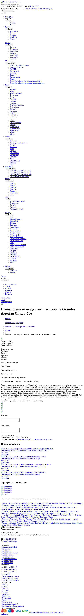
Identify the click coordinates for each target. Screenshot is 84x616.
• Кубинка (74, 511)
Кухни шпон (6, 551)
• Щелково (45, 523)
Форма (7, 43)
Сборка (8, 292)
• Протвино (42, 517)
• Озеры (71, 515)
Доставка (8, 290)
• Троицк (33, 521)
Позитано (13, 253)
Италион (13, 35)
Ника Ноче (14, 249)
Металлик (13, 111)
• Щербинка (54, 523)
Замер (7, 286)
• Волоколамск (47, 503)
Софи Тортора (15, 256)
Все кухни (9, 17)
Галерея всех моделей (10, 604)
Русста (12, 39)
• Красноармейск (25, 511)
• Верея (31, 503)
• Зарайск (52, 507)
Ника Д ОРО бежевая (18, 245)
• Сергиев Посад (43, 519)
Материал (9, 61)
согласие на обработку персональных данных (35, 439)
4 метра (12, 185)
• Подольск (34, 517)
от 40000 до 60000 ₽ (9, 572)
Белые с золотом (16, 93)
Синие (12, 121)
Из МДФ (13, 69)
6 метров (13, 189)
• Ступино (11, 521)
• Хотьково (12, 523)
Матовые (13, 73)
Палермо (13, 251)
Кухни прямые (7, 557)
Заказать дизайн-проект (11, 580)
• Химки (4, 523)
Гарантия (8, 294)
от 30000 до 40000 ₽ (9, 569)
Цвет (7, 85)
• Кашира (19, 509)
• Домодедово (46, 505)
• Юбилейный (17, 525)
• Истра (13, 509)
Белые (12, 91)
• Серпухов (53, 519)
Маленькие (14, 193)
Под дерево (14, 113)
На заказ (13, 207)
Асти (11, 217)
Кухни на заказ (7, 563)
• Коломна (42, 509)
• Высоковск (69, 503)
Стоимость (9, 166)
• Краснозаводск (49, 511)
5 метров (13, 187)
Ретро (12, 159)
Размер (7, 179)
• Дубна (10, 507)
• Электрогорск (65, 523)
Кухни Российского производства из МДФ (26, 81)
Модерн (13, 151)
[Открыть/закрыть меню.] (14, 11)
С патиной (14, 115)
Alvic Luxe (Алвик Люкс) (19, 65)
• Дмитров (24, 505)
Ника (12, 243)
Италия (12, 23)
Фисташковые (15, 129)
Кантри (12, 145)
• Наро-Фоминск (35, 515)
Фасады (8, 213)
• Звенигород (61, 507)
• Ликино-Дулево (15, 513)
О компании (6, 598)
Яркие (12, 135)
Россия (12, 25)
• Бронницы (23, 503)
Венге (12, 97)
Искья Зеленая (15, 231)
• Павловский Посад (13, 517)
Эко (11, 164)
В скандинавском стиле (18, 143)
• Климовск (28, 509)
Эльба (12, 262)
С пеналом (14, 57)
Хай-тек (13, 163)
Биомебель (14, 31)
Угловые (13, 59)
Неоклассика (14, 153)
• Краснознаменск (63, 511)
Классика (13, 147)
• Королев (4, 511)
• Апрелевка (5, 503)
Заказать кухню (7, 11)
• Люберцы (69, 513)
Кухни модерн (7, 561)
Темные (12, 125)
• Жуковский (43, 507)
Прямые (13, 53)
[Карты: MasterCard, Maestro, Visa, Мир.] (15, 612)
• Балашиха (14, 503)
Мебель (8, 266)
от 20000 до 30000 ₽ (9, 567)
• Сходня (19, 521)
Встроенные (14, 203)
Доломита (13, 229)
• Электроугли (6, 525)
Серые (12, 119)
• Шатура (37, 523)
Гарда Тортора (15, 227)
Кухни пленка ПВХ (9, 547)
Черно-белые (14, 131)
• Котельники (14, 511)
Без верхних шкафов (17, 201)
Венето (12, 33)
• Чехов (31, 523)
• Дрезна (4, 507)
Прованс (13, 157)
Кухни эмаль (6, 549)
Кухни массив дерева (10, 553)
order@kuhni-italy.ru (45, 9)
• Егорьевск (18, 507)
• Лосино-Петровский (37, 513)
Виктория (13, 225)
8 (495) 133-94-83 (10, 539)
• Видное (38, 503)
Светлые (13, 117)
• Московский (14, 515)
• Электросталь (76, 523)
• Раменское (13, 519)
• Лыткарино (59, 513)
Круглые (13, 47)
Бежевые (13, 89)
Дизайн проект (10, 284)
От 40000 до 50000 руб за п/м (20, 171)
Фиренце (13, 260)
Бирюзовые (14, 95)
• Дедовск (4, 505)
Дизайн (5, 584)
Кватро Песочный (16, 237)
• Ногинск (45, 515)
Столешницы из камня (10, 576)
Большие (13, 191)
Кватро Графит (15, 235)
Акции (4, 600)
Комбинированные (17, 105)
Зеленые (13, 103)
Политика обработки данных (13, 606)
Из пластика (14, 71)
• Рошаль (28, 519)
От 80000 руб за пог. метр (19, 177)
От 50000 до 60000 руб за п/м (20, 173)
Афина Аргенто (15, 219)
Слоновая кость (15, 123)
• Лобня (25, 513)
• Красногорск (37, 511)
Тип (6, 197)
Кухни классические (9, 559)
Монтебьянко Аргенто (18, 239)
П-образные (14, 49)
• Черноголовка (22, 523)
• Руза (34, 519)
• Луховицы (50, 513)
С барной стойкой (16, 209)
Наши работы (7, 602)
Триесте (13, 258)
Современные (15, 161)
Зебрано (13, 101)
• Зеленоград (71, 507)
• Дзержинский (14, 505)
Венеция (13, 223)
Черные (12, 133)
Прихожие (13, 270)
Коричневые (14, 107)
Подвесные (14, 51)
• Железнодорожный (30, 507)
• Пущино (4, 519)
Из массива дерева (16, 67)
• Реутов (21, 519)
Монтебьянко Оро (16, 241)
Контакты (5, 596)
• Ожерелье (63, 515)
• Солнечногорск (64, 519)
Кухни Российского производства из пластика (27, 83)
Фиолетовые (14, 127)
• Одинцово (54, 515)
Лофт (12, 149)
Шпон (12, 75)
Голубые (13, 99)
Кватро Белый (15, 233)
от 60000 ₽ (6, 574)
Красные (13, 109)
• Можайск (5, 515)
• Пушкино (52, 517)
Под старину (14, 155)
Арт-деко (13, 141)
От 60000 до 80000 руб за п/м (20, 175)
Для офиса (13, 205)
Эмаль (12, 79)
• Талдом (26, 521)
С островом (14, 55)
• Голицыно (78, 503)
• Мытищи (24, 515)
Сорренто (13, 254)
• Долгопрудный (35, 505)
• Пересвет (25, 517)
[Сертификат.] (6, 487)
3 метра (12, 183)
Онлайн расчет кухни (10, 578)
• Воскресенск (58, 503)
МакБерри (13, 37)
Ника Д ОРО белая (17, 247)
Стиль (7, 137)
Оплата (8, 288)
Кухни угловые (7, 555)
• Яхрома (26, 525)
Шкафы (12, 272)
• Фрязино (41, 521)
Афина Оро (14, 221)
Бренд (7, 27)
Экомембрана (15, 77)
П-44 (11, 195)
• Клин (35, 509)
